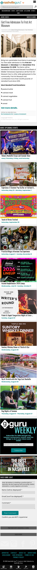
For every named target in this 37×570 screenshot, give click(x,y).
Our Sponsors (17, 555)
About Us (22, 553)
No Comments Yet (7, 114)
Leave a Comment (20, 114)
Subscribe (18, 534)
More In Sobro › (32, 17)
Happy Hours (19, 11)
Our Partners (29, 30)
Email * (12, 496)
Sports (33, 11)
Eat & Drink (27, 11)
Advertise (5, 553)
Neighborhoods (6, 11)
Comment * (6, 503)
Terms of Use (29, 555)
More (33, 568)
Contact (14, 553)
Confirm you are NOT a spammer (15, 517)
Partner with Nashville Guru (18, 528)
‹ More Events (4, 17)
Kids (18, 13)
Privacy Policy (18, 557)
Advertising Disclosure (18, 30)
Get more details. (9, 108)
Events (13, 11)
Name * (12, 490)
